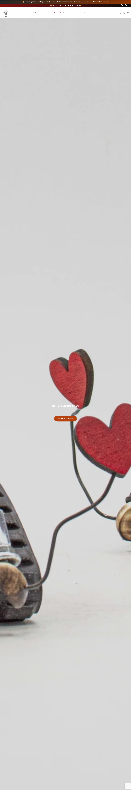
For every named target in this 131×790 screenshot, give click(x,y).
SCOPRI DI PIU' (65, 419)
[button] (28, 13)
